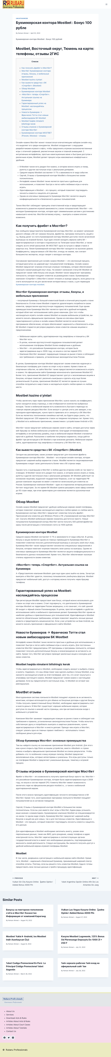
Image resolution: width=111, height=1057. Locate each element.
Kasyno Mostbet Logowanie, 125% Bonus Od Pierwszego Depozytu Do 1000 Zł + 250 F (82, 939)
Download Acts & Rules (16, 1018)
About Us (10, 1011)
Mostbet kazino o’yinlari (32, 80)
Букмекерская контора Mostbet (36, 91)
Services (10, 1015)
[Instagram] (13, 1037)
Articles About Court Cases (18, 1025)
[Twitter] (9, 1037)
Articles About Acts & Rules (18, 1021)
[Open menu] (106, 4)
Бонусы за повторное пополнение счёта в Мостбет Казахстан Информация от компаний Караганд (26, 913)
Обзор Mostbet (28, 88)
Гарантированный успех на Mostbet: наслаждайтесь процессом (34, 106)
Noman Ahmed (23, 33)
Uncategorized (22, 18)
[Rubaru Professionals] (13, 4)
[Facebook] (4, 1037)
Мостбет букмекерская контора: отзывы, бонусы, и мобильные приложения (36, 74)
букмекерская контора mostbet (30, 284)
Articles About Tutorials (16, 1028)
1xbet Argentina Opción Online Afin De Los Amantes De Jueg (80, 881)
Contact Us (11, 1031)
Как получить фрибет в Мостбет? (37, 68)
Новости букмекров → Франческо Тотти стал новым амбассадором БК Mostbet (35, 115)
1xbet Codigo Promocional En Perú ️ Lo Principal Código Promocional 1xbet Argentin (26, 966)
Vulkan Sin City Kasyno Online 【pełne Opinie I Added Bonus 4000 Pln (32, 881)
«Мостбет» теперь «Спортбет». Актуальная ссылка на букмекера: (36, 97)
